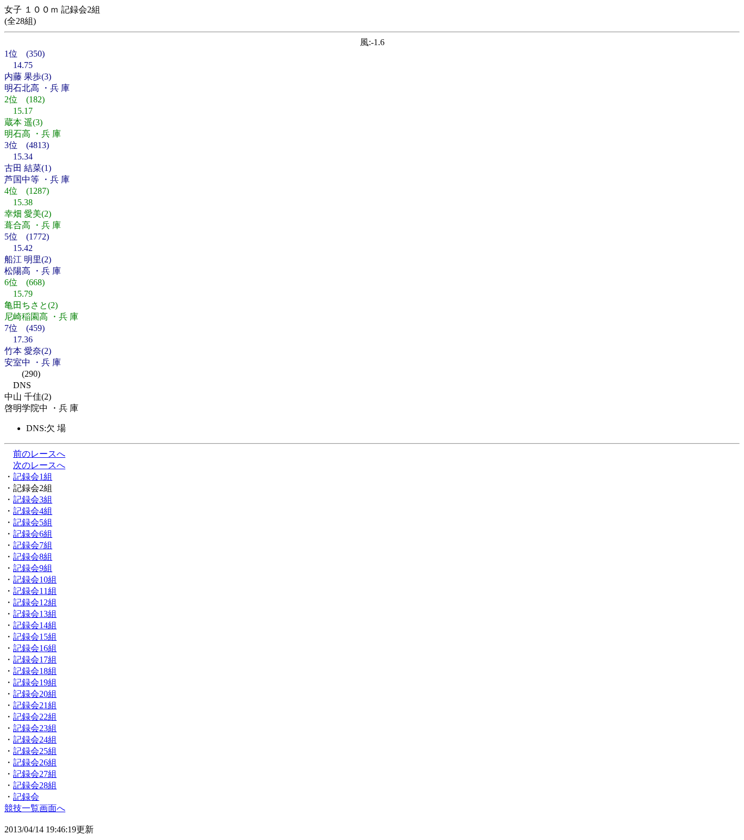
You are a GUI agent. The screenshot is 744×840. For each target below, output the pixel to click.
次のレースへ (39, 465)
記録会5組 (32, 522)
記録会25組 (35, 751)
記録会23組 (35, 728)
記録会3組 (32, 499)
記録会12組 (35, 602)
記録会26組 (35, 762)
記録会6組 (32, 533)
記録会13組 (35, 613)
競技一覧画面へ (34, 808)
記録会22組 (35, 716)
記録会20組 (35, 693)
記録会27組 (35, 773)
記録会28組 (35, 785)
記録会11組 (35, 591)
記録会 (26, 796)
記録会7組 (32, 545)
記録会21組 (35, 705)
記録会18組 (35, 671)
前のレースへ (39, 453)
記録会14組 (35, 625)
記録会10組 (35, 579)
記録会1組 (32, 476)
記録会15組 (35, 636)
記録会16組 (35, 648)
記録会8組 (32, 556)
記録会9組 (32, 568)
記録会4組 (32, 511)
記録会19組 (35, 682)
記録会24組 (35, 739)
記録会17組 (35, 659)
